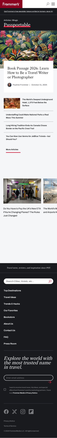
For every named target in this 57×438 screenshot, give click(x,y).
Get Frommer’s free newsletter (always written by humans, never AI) (28, 11)
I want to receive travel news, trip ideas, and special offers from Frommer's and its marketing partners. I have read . (30, 390)
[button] (53, 4)
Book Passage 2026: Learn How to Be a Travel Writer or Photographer (28, 72)
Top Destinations (12, 290)
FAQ (6, 337)
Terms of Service (10, 426)
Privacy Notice (9, 421)
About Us (8, 324)
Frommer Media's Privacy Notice (25, 393)
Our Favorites (11, 310)
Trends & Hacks (12, 304)
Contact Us (9, 330)
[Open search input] (47, 4)
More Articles (12, 150)
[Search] (49, 281)
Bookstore (9, 317)
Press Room (10, 343)
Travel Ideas (10, 297)
